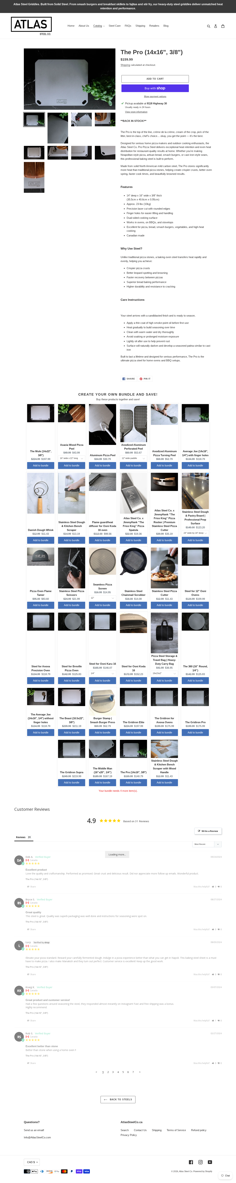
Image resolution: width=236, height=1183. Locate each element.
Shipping (125, 65)
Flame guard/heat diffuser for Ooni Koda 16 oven (102, 526)
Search (125, 1130)
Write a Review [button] (210, 831)
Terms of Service (176, 1130)
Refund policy (198, 1130)
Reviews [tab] (20, 837)
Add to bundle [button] (40, 465)
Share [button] (33, 886)
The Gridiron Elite (133, 722)
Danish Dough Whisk (40, 530)
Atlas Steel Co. (186, 1171)
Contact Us (140, 1130)
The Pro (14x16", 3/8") (133, 772)
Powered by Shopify (202, 1171)
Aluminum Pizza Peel (102, 455)
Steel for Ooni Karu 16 (102, 663)
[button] (214, 886)
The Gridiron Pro (195, 722)
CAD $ (31, 1162)
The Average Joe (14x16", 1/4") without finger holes (41, 718)
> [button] (140, 1072)
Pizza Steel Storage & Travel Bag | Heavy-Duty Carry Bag (164, 659)
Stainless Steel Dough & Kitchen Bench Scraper (71, 526)
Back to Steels (120, 1099)
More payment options (155, 96)
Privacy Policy (129, 1135)
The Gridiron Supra (71, 772)
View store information (136, 112)
